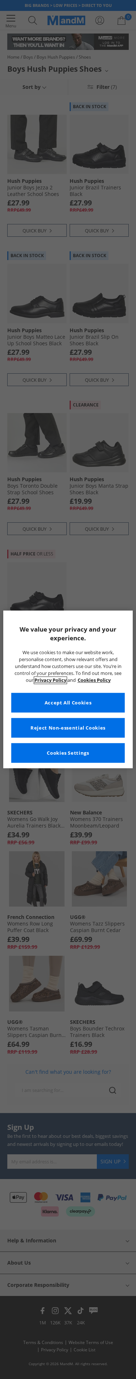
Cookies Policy (94, 680)
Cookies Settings (68, 753)
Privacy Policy (50, 680)
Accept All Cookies (68, 703)
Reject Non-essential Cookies (68, 728)
